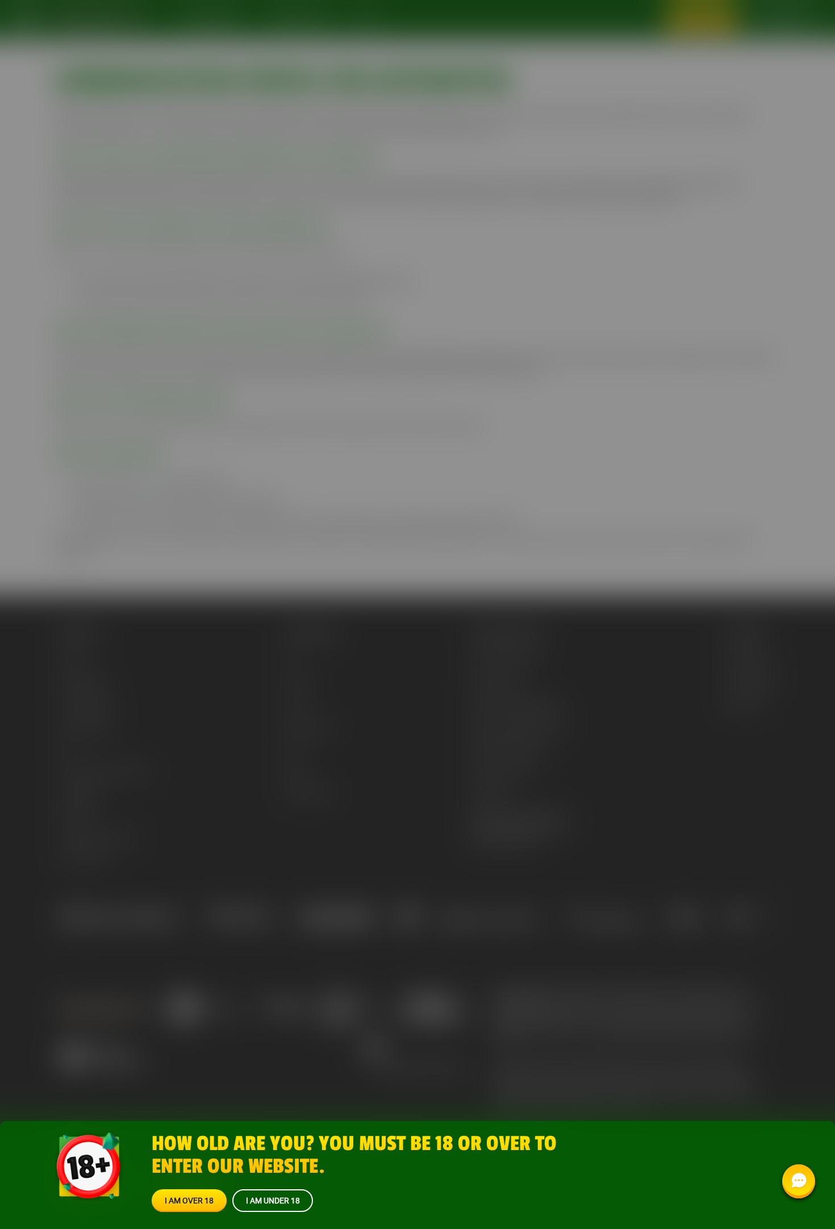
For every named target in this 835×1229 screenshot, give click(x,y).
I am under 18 (273, 1200)
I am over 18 (189, 1200)
